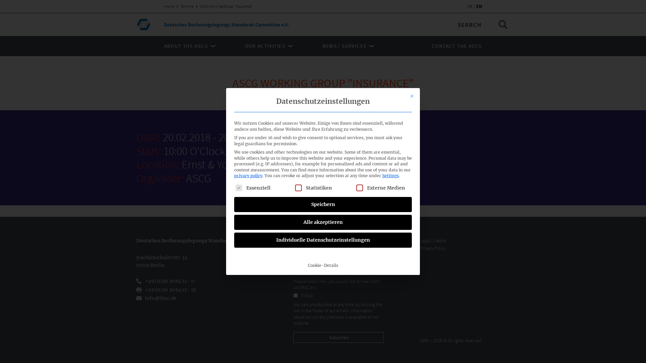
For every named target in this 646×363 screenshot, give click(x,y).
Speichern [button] (323, 204)
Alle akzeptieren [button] (323, 222)
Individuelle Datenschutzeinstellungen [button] (323, 240)
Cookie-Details (323, 265)
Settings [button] (390, 175)
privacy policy (248, 175)
